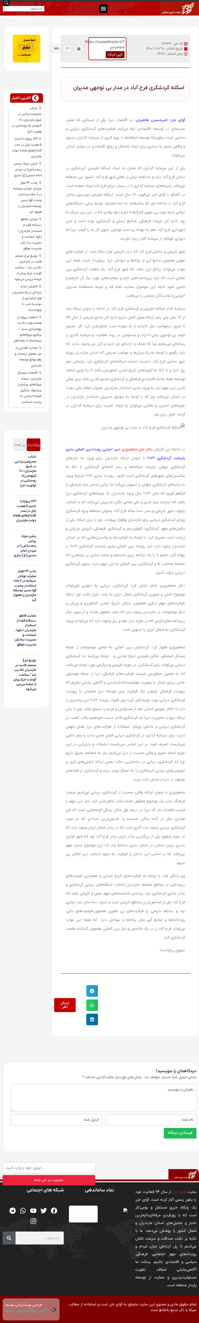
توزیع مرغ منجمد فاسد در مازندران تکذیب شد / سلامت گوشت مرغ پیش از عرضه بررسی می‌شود (28, 267)
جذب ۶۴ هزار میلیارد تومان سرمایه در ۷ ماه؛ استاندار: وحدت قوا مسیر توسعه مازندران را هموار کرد (24, 585)
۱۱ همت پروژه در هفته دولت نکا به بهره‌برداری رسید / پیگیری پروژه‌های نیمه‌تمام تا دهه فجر (28, 329)
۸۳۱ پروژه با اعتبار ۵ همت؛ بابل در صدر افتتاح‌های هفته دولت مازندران (24, 511)
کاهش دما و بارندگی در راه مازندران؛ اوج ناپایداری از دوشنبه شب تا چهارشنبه (27, 298)
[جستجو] (9, 1238)
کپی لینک (115, 54)
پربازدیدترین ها (33, 446)
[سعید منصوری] (35, 493)
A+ (56, 48)
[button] (103, 8)
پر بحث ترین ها (20, 446)
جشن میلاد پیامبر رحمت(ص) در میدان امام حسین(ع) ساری (28, 169)
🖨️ (78, 48)
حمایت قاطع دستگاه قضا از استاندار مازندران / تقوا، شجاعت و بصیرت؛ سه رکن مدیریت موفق (25, 630)
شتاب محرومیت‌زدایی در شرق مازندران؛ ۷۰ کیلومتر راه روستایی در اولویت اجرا (27, 120)
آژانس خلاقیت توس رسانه (26, 1310)
